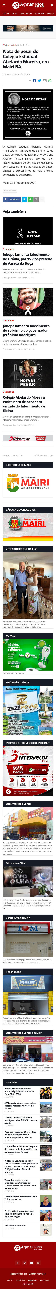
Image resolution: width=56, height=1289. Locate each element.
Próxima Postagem (43, 455)
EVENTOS (39, 13)
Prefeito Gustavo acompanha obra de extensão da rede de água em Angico (19, 1214)
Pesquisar (52, 5)
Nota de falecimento (15, 1225)
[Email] (45, 80)
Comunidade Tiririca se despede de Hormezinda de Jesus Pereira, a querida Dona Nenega (20, 1149)
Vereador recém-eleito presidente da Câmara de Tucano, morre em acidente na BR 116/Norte (20, 1184)
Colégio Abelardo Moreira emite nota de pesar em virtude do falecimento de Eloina (24, 404)
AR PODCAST (26, 13)
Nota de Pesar (24, 45)
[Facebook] (34, 80)
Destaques (8, 249)
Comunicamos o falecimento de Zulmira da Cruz (20, 1198)
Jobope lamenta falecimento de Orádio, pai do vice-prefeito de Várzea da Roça (27, 259)
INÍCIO (6, 13)
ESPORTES (32, 1280)
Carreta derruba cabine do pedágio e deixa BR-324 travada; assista (20, 1120)
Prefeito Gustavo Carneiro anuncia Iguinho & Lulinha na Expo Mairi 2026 (19, 1091)
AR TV (14, 13)
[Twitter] (39, 80)
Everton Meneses (37, 1273)
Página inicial (9, 45)
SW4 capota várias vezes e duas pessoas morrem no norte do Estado (20, 1106)
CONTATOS (28, 1284)
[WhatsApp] (49, 80)
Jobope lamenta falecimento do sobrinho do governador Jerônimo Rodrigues (26, 330)
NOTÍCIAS (20, 1280)
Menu (4, 5)
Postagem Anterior (13, 455)
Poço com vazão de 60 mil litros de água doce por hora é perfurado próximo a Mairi (20, 1135)
